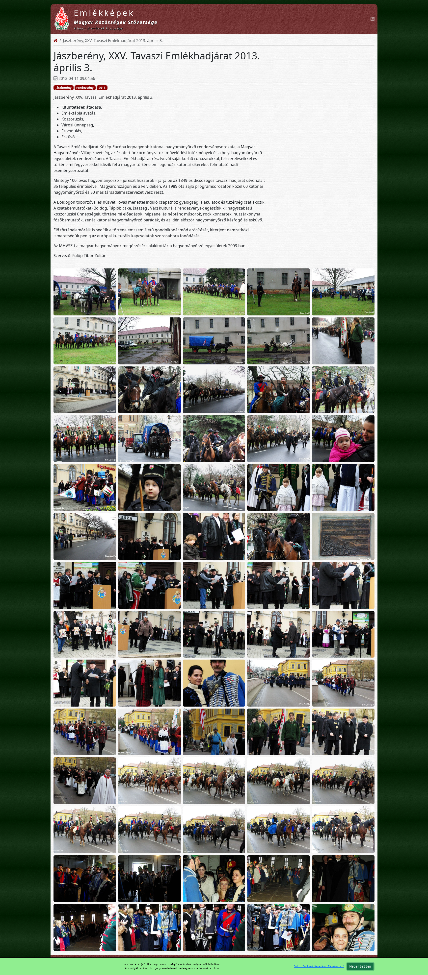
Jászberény (63, 88)
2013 (102, 88)
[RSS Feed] (372, 19)
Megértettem (360, 966)
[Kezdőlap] (55, 40)
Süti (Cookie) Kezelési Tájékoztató (319, 966)
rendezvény (85, 88)
